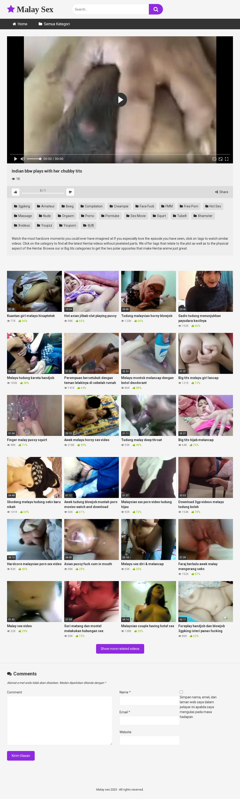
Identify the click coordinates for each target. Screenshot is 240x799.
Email (125, 712)
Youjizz (46, 225)
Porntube (112, 216)
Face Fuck (146, 206)
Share (223, 192)
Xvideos (24, 225)
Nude (46, 216)
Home (22, 24)
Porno (89, 216)
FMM (169, 206)
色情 (90, 225)
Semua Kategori (57, 24)
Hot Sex (215, 206)
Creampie (120, 206)
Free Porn (190, 206)
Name (125, 692)
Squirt (161, 216)
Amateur (48, 206)
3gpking (24, 206)
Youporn (69, 225)
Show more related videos (120, 649)
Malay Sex (34, 9)
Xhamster (205, 216)
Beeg (69, 206)
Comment (14, 692)
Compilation (93, 206)
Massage (25, 216)
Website (125, 732)
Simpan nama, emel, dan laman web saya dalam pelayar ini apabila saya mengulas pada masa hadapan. (198, 707)
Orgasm (67, 216)
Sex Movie (138, 216)
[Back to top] (224, 785)
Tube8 (181, 216)
